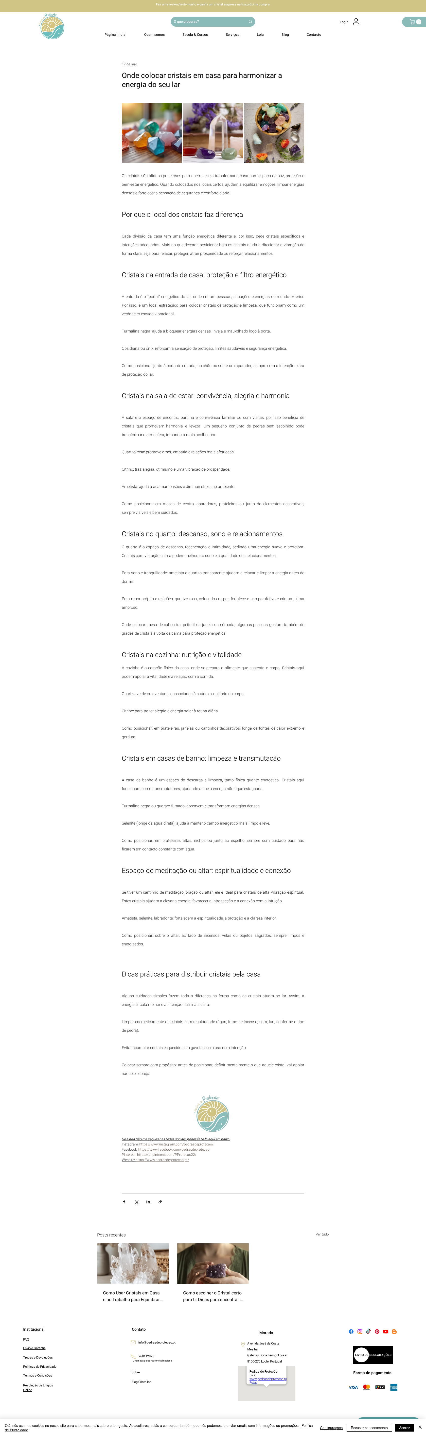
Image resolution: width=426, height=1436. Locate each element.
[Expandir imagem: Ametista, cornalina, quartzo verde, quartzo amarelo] (213, 133)
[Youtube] (386, 1331)
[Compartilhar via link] (160, 1201)
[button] (416, 21)
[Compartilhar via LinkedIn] (148, 1201)
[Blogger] (394, 1331)
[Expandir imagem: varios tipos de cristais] (274, 133)
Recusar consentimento (369, 1427)
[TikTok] (368, 1331)
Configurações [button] (331, 1427)
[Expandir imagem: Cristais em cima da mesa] (152, 133)
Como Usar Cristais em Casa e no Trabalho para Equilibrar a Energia (131, 1296)
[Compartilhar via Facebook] (124, 1201)
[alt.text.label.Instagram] (360, 1331)
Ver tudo (322, 1234)
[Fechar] (420, 1427)
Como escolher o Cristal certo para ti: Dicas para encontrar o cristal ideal (212, 1296)
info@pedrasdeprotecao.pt (157, 1342)
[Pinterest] (377, 1331)
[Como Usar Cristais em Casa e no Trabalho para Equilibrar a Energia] (133, 1263)
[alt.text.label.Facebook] (351, 1331)
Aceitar (404, 1427)
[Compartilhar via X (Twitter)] (136, 1201)
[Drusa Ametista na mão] (213, 1263)
